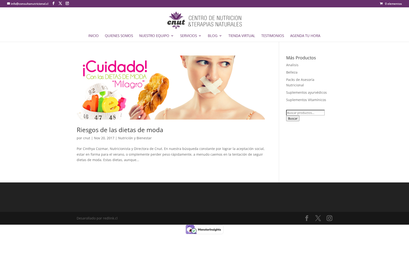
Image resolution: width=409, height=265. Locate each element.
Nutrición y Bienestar (135, 138)
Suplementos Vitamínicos (306, 100)
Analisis (292, 65)
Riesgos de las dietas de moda (120, 130)
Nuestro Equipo (154, 36)
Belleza (292, 72)
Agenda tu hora (305, 36)
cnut (86, 138)
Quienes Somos (119, 36)
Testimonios (272, 36)
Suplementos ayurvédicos (306, 92)
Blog (213, 36)
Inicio (93, 36)
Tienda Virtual (241, 36)
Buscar (293, 118)
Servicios (188, 36)
